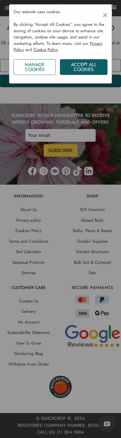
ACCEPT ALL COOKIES (84, 67)
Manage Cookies (34, 67)
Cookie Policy (45, 50)
